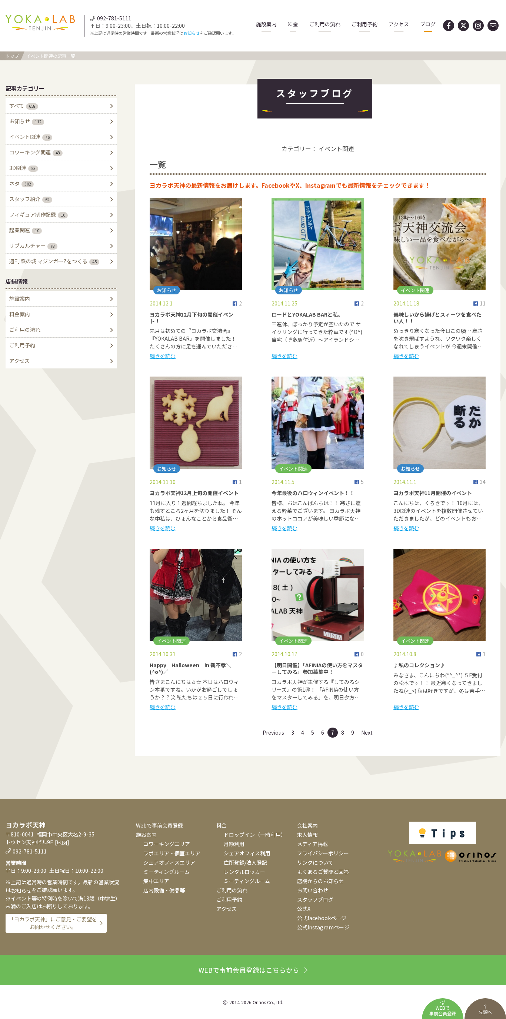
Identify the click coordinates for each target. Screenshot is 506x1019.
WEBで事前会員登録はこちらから (249, 970)
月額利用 (234, 844)
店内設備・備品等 (164, 890)
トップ (12, 56)
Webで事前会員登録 (159, 825)
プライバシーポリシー (323, 853)
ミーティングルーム (166, 871)
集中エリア (156, 881)
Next (367, 732)
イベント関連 (29, 136)
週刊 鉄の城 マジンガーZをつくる (53, 261)
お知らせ (191, 33)
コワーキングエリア (166, 844)
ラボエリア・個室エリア (171, 853)
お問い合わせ (312, 890)
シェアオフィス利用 (247, 853)
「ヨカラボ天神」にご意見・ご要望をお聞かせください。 (53, 923)
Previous (273, 732)
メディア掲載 (312, 844)
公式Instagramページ (323, 927)
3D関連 (22, 167)
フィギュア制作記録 (37, 214)
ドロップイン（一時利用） (255, 834)
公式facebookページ (321, 918)
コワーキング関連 (34, 152)
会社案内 (307, 825)
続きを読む (163, 356)
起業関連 (24, 230)
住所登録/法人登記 (245, 862)
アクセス (399, 24)
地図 (62, 842)
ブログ (428, 24)
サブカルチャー (32, 245)
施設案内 (266, 24)
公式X (303, 908)
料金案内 (19, 314)
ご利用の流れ (324, 24)
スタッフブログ (315, 899)
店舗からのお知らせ (320, 881)
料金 (293, 24)
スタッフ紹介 (29, 199)
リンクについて (315, 862)
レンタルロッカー (244, 871)
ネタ (20, 183)
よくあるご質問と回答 (323, 871)
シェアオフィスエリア (169, 862)
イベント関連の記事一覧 (50, 56)
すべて (22, 105)
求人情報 (307, 834)
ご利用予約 (364, 24)
